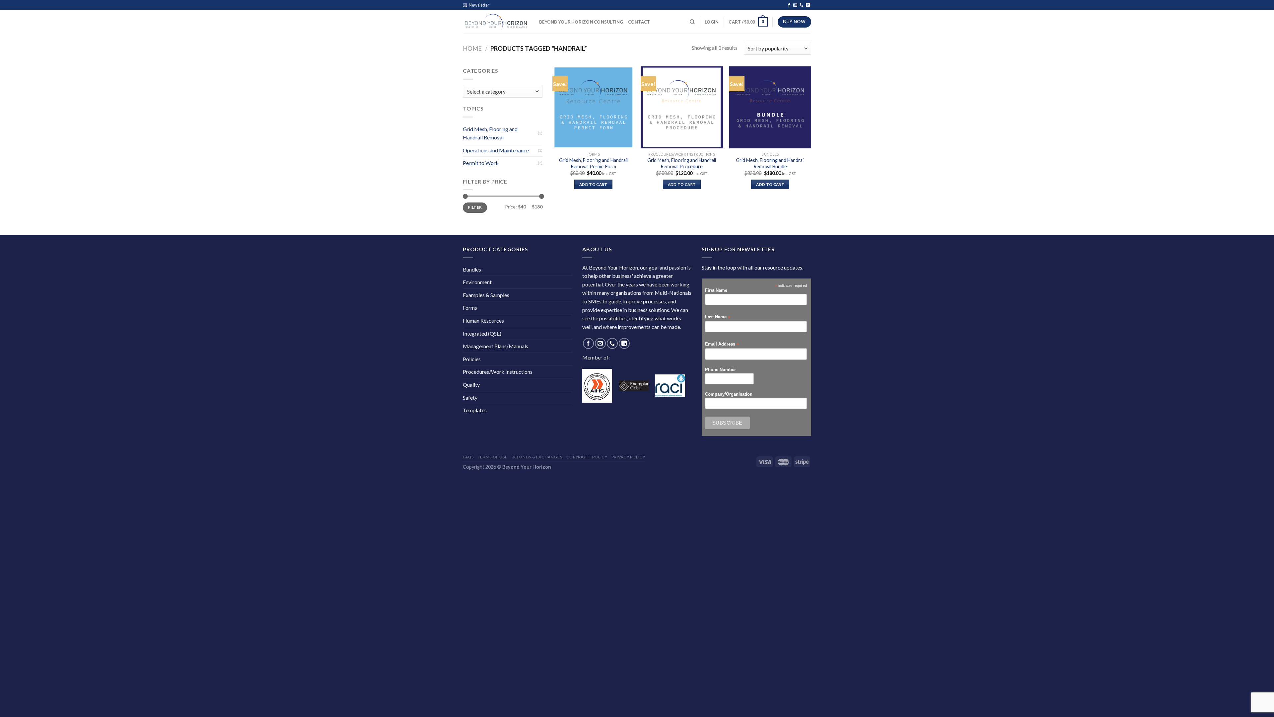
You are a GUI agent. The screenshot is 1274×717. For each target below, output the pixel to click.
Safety (470, 397)
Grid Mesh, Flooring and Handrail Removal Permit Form (593, 163)
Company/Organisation (728, 394)
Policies (472, 359)
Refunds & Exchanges (537, 456)
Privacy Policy (628, 456)
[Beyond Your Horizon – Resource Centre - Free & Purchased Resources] (496, 22)
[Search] (692, 22)
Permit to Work (481, 163)
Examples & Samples (486, 295)
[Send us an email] (795, 5)
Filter (475, 207)
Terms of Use (492, 456)
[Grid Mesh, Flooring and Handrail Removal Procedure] (682, 107)
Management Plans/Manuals (495, 346)
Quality (471, 384)
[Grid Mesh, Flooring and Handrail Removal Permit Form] (593, 107)
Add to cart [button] (593, 184)
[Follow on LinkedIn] (808, 5)
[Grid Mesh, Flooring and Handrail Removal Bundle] (770, 107)
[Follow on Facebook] (789, 5)
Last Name (717, 317)
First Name (716, 290)
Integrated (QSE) (482, 333)
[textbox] (501, 91)
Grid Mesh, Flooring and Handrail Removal (490, 133)
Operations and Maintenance (496, 150)
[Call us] (802, 5)
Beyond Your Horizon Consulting (581, 22)
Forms (470, 307)
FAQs (468, 456)
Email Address (722, 344)
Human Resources (483, 320)
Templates (475, 410)
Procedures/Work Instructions (497, 371)
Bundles (472, 269)
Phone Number (720, 369)
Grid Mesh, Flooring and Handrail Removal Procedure (681, 163)
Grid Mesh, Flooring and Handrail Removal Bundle (770, 163)
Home (472, 48)
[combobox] (502, 91)
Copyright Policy (586, 456)
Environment (477, 282)
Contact (639, 22)
